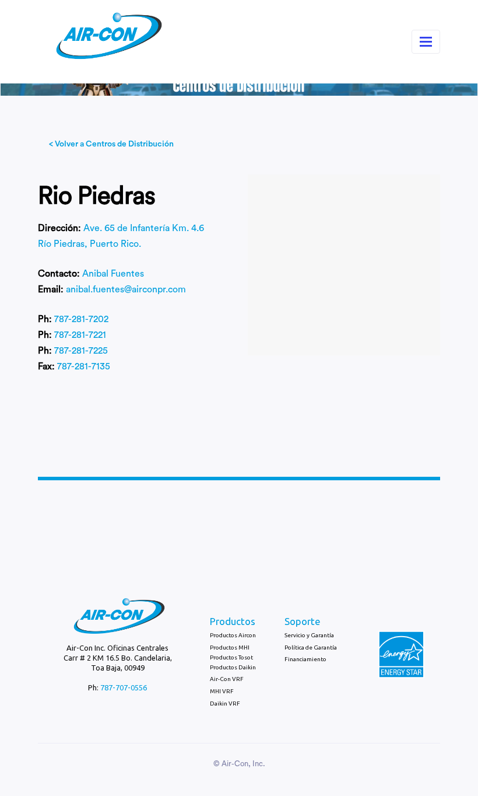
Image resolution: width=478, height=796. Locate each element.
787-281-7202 (81, 319)
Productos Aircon (233, 635)
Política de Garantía (310, 647)
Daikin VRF (225, 703)
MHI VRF (222, 691)
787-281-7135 (83, 366)
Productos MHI (229, 647)
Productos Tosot (231, 657)
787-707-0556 (123, 687)
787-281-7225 (81, 350)
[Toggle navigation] (426, 42)
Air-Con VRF (227, 679)
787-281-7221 (80, 335)
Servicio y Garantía (309, 635)
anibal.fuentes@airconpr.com (126, 289)
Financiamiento (305, 659)
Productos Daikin (233, 667)
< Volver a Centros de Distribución (111, 144)
